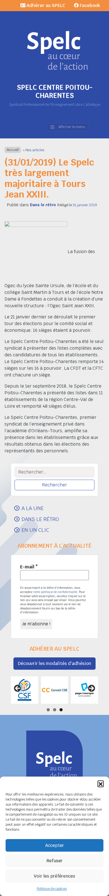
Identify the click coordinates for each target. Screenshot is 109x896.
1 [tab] (48, 709)
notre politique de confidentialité (55, 592)
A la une (33, 508)
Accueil (13, 150)
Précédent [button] (18, 688)
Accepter (54, 845)
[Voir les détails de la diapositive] (24, 689)
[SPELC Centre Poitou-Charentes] (54, 42)
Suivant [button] (91, 688)
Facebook (89, 5)
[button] (100, 783)
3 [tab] (61, 709)
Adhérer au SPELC (45, 5)
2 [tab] (54, 709)
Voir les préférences (54, 876)
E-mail (29, 567)
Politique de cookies (52, 889)
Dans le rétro (43, 204)
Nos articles (34, 150)
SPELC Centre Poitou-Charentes (55, 91)
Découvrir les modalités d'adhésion (54, 663)
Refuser (54, 860)
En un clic (35, 530)
